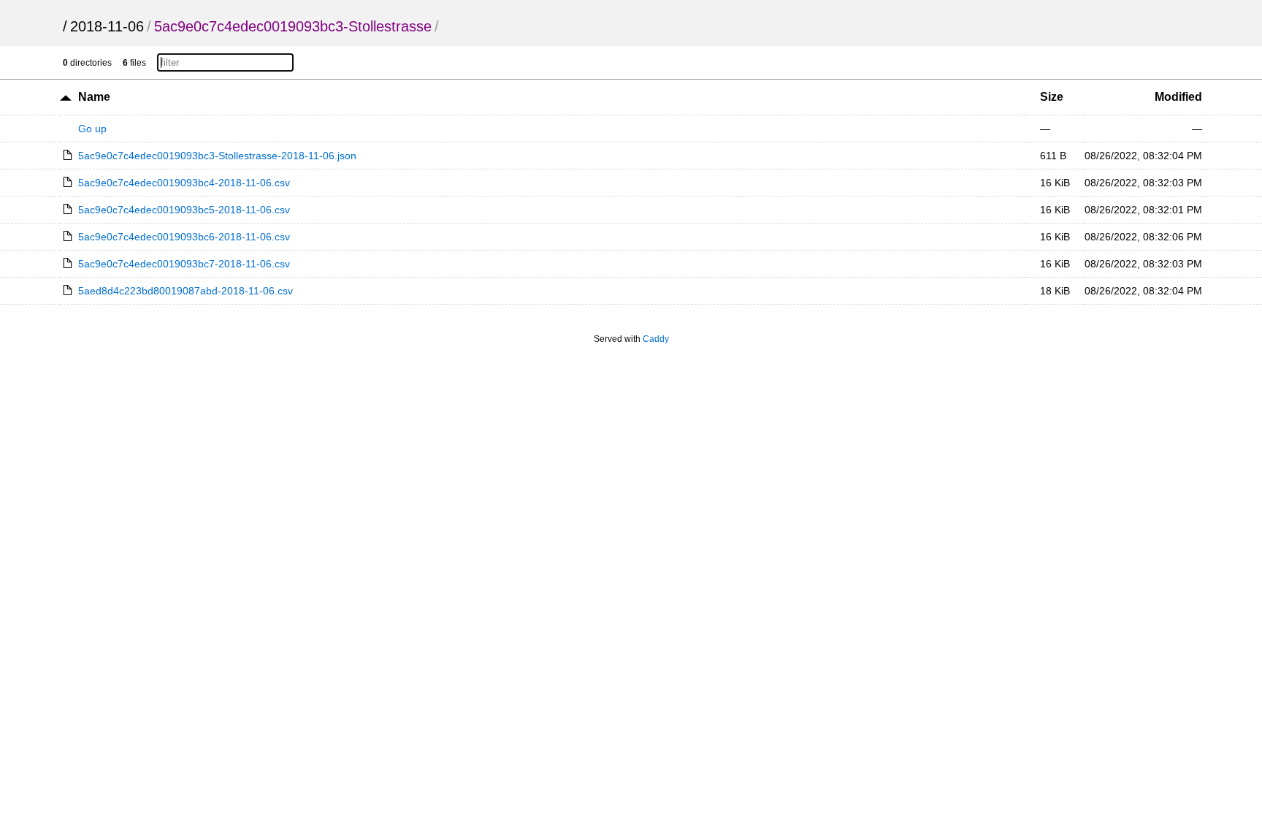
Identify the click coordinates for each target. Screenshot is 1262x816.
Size (1051, 97)
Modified (1178, 97)
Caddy (656, 339)
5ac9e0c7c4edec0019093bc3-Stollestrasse (293, 26)
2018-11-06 (107, 26)
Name (94, 97)
